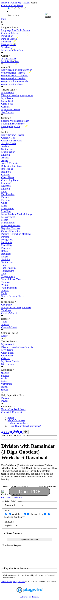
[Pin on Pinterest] (14, 432)
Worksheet (17, 514)
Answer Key (37, 514)
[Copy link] (25, 432)
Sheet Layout (14, 533)
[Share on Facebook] (11, 432)
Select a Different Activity (15, 486)
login (3, 19)
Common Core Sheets (12, 5)
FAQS (15, 582)
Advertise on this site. (29, 597)
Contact (21, 582)
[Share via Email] (21, 432)
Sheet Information (47, 486)
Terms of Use (6, 582)
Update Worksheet (29, 539)
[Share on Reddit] (18, 432)
